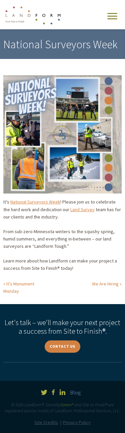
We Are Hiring (105, 284)
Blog (75, 392)
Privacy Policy (77, 422)
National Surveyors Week (35, 202)
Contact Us (62, 346)
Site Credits (46, 422)
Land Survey (82, 210)
